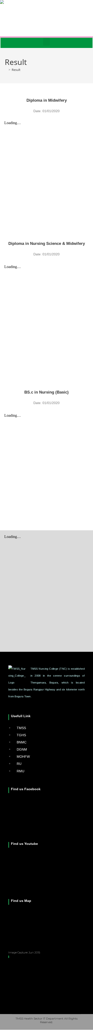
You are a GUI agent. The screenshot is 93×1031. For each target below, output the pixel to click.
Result (16, 70)
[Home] (6, 70)
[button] (46, 42)
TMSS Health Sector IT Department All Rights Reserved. (47, 1020)
